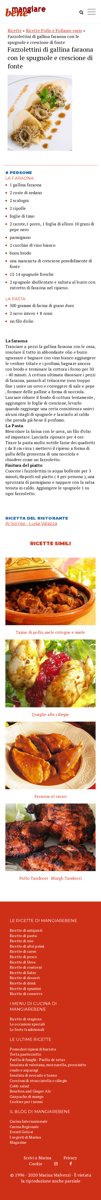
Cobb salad (19, 1085)
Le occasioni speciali (27, 1024)
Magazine (18, 1142)
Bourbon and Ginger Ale (30, 1091)
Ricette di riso (21, 940)
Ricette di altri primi (27, 946)
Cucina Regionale (24, 1126)
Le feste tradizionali (27, 1029)
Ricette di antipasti (26, 930)
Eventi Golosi (21, 1131)
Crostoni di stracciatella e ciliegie (38, 1080)
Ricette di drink (23, 983)
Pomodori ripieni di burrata (33, 1049)
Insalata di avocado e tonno (33, 1075)
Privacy (70, 1157)
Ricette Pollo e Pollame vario (54, 30)
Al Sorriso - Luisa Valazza (31, 523)
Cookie (35, 1163)
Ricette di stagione (26, 1018)
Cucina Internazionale (28, 1121)
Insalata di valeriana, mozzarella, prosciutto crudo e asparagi (48, 1067)
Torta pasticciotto (25, 1054)
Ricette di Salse (23, 972)
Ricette (15, 30)
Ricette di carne (23, 951)
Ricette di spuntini (25, 988)
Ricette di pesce (23, 956)
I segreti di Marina (25, 1137)
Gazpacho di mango (27, 1096)
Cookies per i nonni (26, 1101)
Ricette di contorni (26, 967)
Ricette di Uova (23, 962)
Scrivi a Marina (37, 1157)
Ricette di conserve (26, 993)
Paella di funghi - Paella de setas (37, 1059)
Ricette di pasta (23, 935)
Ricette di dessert (25, 977)
